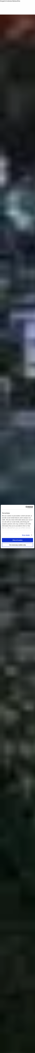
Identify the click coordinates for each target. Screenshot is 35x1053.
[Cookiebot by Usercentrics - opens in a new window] (25, 507)
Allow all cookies (17, 540)
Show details (26, 535)
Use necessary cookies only (17, 545)
